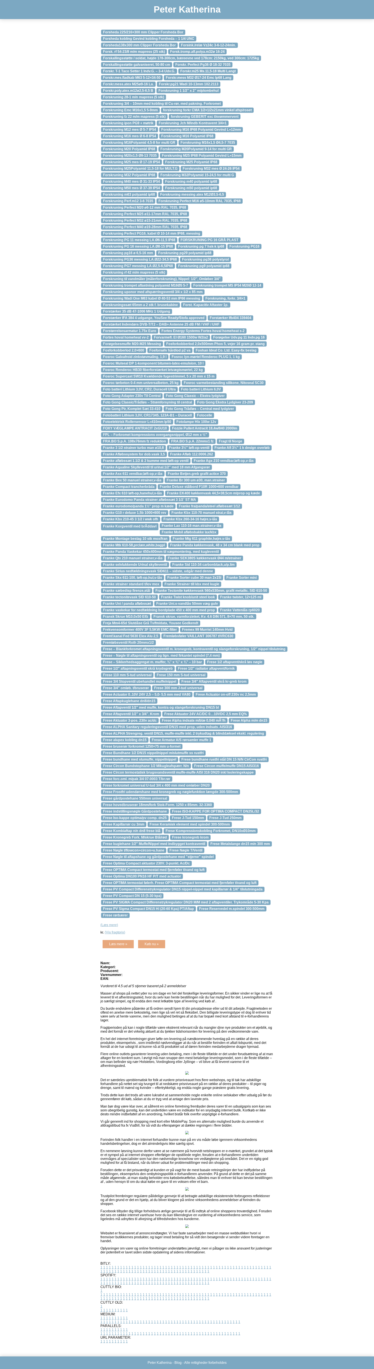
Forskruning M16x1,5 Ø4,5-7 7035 (208, 142)
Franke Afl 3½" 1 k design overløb (242, 448)
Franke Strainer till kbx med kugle (191, 584)
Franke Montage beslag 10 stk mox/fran (135, 538)
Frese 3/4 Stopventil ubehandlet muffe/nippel (139, 681)
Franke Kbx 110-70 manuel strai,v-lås (201, 512)
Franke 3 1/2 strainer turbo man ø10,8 (133, 448)
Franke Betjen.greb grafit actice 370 (197, 474)
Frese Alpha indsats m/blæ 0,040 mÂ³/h (194, 720)
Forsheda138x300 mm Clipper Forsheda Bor (139, 45)
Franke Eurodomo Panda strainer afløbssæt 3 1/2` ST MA (149, 499)
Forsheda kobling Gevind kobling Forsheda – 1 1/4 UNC (148, 38)
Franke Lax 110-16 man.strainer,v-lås (191, 525)
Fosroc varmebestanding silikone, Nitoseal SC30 (224, 383)
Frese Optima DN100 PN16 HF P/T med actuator (142, 876)
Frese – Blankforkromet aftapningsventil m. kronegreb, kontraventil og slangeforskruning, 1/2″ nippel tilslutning (194, 649)
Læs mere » (118, 944)
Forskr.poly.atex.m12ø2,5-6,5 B (128, 90)
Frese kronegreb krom (190, 837)
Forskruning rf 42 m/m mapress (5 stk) (134, 272)
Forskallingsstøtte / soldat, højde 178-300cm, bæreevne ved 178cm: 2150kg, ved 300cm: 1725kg (181, 58)
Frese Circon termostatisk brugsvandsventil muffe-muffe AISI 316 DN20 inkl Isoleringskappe (178, 772)
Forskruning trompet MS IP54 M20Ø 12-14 (227, 285)
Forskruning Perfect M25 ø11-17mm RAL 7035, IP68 (145, 214)
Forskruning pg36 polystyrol (205, 259)
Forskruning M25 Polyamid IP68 (191, 162)
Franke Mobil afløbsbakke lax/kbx (189, 532)
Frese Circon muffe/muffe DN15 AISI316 (226, 766)
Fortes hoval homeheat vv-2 (126, 337)
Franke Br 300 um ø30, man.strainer (196, 480)
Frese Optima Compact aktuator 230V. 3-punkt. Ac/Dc (146, 863)
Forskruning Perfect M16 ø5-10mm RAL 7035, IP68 (199, 201)
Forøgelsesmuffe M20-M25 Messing (132, 344)
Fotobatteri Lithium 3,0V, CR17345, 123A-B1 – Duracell (147, 415)
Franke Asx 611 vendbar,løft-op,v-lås (133, 474)
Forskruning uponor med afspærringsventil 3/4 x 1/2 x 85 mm (153, 292)
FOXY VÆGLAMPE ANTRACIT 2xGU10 (135, 428)
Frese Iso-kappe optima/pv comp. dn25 (135, 818)
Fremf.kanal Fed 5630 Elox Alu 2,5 (130, 636)
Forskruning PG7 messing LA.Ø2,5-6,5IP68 (138, 266)
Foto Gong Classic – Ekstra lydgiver (195, 396)
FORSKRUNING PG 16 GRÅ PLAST (210, 240)
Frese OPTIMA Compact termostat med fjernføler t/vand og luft (154, 870)
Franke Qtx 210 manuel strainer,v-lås (133, 558)
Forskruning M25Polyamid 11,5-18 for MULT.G (140, 168)
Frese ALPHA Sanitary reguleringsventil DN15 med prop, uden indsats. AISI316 (167, 727)
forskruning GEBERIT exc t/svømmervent (205, 116)
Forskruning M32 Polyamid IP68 (129, 175)
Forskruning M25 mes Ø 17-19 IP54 (131, 162)
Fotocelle (204, 415)
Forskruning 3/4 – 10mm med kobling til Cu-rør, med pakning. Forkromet (162, 103)
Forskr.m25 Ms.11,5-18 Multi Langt (208, 71)
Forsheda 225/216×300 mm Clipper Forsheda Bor (143, 32)
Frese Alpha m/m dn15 (249, 720)
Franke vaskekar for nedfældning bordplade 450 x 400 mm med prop (159, 610)
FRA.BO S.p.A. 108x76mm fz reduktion (134, 441)
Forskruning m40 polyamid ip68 (191, 181)
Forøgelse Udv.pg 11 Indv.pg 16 (239, 337)
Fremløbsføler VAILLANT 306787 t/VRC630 (198, 636)
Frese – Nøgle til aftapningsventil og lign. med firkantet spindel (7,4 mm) (161, 655)
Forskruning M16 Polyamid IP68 (187, 136)
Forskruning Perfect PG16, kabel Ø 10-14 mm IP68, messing (151, 233)
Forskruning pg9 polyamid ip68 (203, 266)
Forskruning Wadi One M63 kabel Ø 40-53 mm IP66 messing (151, 298)
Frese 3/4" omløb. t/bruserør (126, 688)
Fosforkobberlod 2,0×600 (123, 350)
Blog (178, 1362)
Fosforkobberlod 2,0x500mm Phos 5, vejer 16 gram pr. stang (215, 344)
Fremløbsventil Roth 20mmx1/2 (128, 642)
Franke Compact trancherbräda (129, 487)
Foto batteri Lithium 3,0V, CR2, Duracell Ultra (139, 389)
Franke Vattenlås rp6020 (240, 610)
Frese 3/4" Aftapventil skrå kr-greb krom (214, 681)
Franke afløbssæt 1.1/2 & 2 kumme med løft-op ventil (146, 461)
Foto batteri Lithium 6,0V (201, 389)
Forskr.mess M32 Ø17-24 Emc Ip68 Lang (198, 77)
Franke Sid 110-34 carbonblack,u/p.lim (203, 564)
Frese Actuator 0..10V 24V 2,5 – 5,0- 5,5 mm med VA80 (146, 694)
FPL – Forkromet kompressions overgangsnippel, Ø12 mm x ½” (155, 435)
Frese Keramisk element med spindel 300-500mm (190, 824)
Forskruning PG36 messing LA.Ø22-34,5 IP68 (140, 259)
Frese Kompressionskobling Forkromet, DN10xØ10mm (211, 831)
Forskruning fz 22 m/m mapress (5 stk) (134, 116)
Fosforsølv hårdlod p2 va (169, 350)
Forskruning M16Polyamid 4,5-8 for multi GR (139, 142)
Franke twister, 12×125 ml (240, 597)
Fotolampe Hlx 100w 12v (196, 422)
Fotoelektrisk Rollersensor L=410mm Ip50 (137, 422)
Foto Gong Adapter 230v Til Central (132, 396)
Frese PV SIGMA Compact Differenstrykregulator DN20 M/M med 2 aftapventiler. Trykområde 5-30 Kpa (186, 902)
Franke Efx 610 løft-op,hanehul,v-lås (132, 493)
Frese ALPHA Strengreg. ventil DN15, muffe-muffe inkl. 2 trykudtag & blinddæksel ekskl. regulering (183, 733)
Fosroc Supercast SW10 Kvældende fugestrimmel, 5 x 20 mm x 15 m (158, 376)
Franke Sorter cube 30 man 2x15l (194, 577)
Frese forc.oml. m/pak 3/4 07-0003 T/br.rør (136, 779)
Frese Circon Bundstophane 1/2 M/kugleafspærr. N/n (146, 766)
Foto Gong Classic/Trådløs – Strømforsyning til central (147, 402)
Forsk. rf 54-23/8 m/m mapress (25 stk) (134, 51)
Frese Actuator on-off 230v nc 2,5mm (226, 694)
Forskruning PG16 (244, 246)
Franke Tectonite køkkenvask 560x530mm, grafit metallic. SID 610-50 (211, 590)
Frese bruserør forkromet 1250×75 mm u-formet (142, 746)
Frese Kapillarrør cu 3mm (123, 824)
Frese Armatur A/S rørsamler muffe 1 (181, 740)
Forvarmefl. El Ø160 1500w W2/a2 (181, 337)
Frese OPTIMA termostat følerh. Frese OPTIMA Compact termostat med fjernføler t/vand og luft (179, 883)
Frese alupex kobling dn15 (125, 740)
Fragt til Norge (230, 441)
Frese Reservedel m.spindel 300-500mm (231, 909)
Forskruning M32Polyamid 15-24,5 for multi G (197, 175)
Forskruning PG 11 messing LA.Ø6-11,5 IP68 (139, 240)
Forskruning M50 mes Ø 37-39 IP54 (131, 188)
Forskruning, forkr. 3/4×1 (225, 298)
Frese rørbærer (115, 915)
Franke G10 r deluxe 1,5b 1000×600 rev (134, 512)
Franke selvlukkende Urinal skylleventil (135, 564)
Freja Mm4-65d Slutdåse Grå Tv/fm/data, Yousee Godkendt (150, 623)
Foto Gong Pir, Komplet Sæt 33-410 (131, 409)
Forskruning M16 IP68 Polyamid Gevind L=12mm (201, 129)
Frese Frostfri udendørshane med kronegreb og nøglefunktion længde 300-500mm (170, 792)
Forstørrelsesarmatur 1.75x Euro (129, 331)
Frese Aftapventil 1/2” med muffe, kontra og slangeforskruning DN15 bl (161, 707)
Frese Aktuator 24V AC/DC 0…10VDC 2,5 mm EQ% (205, 714)
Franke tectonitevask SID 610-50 (129, 597)
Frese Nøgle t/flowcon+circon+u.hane (133, 850)
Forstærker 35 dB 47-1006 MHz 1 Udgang (136, 311)
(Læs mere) (109, 925)
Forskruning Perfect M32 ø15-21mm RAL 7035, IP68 (145, 220)
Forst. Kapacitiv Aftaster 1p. (205, 305)
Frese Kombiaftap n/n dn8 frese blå (131, 831)
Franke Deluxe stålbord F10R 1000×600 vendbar (199, 487)
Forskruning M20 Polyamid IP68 (129, 149)
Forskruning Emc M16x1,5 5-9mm (130, 110)
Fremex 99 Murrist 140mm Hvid (207, 629)
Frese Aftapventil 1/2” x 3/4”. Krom (131, 714)
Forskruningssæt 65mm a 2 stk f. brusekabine (140, 305)
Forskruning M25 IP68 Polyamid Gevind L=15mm (202, 155)
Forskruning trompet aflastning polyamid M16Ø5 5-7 (145, 285)
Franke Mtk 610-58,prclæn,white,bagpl (134, 545)
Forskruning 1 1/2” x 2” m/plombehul (188, 90)
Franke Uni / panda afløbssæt (127, 603)
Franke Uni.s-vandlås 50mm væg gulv (187, 603)
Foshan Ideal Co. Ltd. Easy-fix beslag (226, 350)
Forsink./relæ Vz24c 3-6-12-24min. (208, 45)
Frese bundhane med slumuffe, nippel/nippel (139, 759)
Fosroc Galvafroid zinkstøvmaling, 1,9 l (134, 357)
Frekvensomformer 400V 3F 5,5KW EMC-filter (140, 629)
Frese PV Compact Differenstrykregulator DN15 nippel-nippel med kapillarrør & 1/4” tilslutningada (183, 889)
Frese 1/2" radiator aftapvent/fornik (206, 668)
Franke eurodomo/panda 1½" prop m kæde (138, 506)
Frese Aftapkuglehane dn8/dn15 (129, 701)
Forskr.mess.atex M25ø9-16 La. (128, 84)
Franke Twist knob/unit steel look (188, 597)
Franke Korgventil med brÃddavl (129, 526)
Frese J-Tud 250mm (225, 818)
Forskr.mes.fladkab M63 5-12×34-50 (132, 77)
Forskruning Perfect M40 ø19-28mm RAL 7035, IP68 (145, 227)
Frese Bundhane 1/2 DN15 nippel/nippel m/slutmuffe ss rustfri (153, 753)
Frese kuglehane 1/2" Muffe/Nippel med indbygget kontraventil (154, 844)
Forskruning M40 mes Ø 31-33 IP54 (131, 181)
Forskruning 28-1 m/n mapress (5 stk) (133, 97)
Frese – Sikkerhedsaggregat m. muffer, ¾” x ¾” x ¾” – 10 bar (152, 662)
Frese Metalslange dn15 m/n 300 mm (240, 844)
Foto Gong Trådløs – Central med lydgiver (200, 409)
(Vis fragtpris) (115, 932)
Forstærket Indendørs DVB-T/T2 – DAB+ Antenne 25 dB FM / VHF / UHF (161, 324)
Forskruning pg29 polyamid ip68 (184, 253)
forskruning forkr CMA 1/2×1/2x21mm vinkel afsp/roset (207, 110)
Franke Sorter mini (241, 577)
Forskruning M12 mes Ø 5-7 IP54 (129, 129)
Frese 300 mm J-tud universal (178, 688)
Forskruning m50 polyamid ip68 (191, 188)
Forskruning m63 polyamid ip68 (129, 194)
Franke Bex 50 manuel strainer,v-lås (132, 480)
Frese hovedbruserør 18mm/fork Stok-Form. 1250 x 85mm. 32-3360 (157, 805)
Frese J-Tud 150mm (188, 818)
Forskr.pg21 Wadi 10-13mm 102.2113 (188, 84)
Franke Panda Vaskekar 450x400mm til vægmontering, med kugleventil (161, 551)
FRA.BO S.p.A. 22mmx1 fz (192, 441)
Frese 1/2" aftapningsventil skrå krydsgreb (138, 668)
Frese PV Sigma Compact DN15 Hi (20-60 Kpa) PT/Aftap (148, 909)
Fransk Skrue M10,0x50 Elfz (125, 616)
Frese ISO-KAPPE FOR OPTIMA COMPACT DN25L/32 (215, 811)
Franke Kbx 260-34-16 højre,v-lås (190, 519)
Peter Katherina (187, 9)
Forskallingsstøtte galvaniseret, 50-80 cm (136, 64)
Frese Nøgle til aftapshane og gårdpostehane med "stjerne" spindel (158, 857)
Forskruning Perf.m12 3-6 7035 (128, 201)
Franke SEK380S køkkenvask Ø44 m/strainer (204, 558)
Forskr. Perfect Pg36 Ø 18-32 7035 (203, 64)
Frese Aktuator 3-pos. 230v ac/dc (130, 720)
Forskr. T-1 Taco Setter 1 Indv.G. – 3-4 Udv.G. (139, 71)
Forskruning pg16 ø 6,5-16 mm (128, 253)
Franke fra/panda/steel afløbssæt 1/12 (209, 506)
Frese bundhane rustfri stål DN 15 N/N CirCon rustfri (224, 759)
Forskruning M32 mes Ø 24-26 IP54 (211, 168)
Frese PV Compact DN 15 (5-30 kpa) (132, 896)
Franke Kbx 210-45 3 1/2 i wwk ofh (130, 519)
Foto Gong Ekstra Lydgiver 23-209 (225, 402)
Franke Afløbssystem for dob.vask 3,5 (134, 454)
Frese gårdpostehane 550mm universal (135, 798)
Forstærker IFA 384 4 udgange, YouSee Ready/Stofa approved (154, 318)
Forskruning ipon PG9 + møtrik (128, 123)
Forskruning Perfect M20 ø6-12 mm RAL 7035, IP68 (144, 207)
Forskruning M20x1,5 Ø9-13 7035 (130, 155)
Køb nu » (152, 944)
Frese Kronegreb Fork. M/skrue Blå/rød (135, 837)
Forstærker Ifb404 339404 (230, 318)
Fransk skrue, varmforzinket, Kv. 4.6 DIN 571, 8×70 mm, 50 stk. (203, 616)
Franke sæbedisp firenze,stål (126, 590)
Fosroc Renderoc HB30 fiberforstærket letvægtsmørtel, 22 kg (153, 370)
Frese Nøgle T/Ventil (185, 850)
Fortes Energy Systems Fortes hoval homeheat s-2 (203, 331)
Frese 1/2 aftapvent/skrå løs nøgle (234, 662)
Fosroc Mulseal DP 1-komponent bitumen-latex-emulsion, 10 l (153, 363)
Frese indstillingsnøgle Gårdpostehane (135, 811)
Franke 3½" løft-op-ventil (189, 448)
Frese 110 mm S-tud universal (127, 675)
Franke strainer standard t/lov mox (131, 584)
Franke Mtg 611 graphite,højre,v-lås (201, 538)
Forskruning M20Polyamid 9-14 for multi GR (196, 149)
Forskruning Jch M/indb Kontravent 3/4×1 (193, 123)
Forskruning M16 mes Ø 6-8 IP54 (129, 136)
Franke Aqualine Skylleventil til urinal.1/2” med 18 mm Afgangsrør (156, 467)
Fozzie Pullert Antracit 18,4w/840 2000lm (204, 428)
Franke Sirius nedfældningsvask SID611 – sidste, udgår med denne (158, 571)
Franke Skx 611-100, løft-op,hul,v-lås (132, 577)
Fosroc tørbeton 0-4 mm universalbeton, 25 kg (141, 383)
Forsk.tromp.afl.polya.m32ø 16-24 (197, 51)
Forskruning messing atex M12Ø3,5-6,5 (192, 194)
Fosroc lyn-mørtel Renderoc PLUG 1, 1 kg (206, 357)
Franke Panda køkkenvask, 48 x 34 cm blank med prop (215, 545)
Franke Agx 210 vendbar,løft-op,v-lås (224, 461)
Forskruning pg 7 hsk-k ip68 (201, 246)
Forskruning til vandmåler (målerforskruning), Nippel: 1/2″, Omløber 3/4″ (162, 279)
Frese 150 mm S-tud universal (181, 675)
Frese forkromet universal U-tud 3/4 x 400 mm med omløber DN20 (156, 785)
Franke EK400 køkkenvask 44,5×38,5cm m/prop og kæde (213, 493)
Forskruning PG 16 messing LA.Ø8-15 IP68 (138, 246)
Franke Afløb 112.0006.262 (191, 454)
